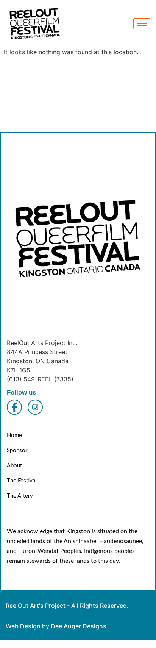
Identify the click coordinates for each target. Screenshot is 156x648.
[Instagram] (35, 407)
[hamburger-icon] (141, 23)
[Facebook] (14, 407)
